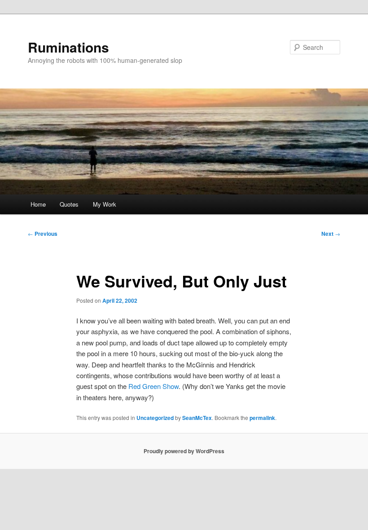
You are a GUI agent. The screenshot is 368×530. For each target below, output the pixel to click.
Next (330, 234)
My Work (104, 204)
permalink (262, 418)
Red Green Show (153, 386)
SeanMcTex (197, 418)
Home (38, 204)
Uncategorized (155, 418)
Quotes (69, 204)
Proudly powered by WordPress (184, 451)
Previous (42, 234)
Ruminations (68, 47)
